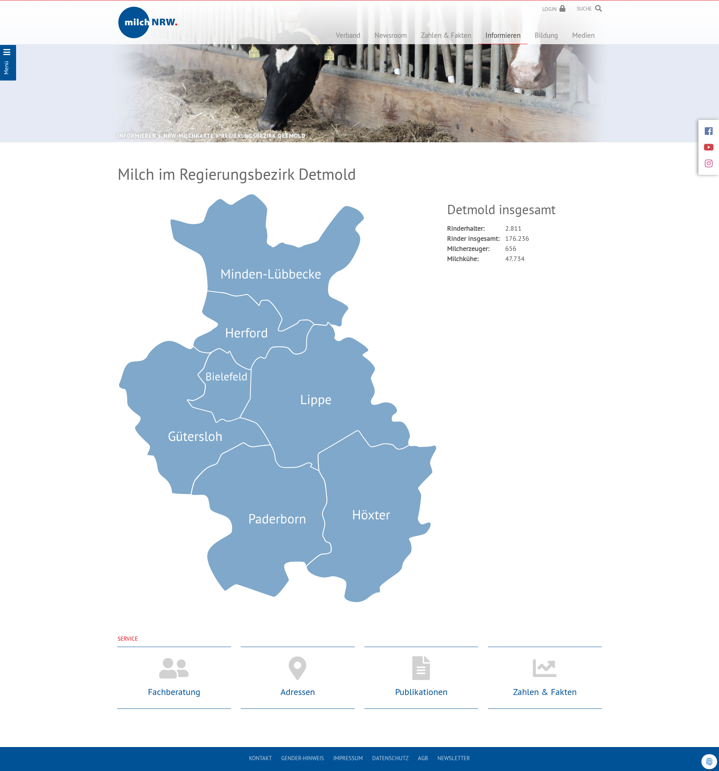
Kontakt (260, 758)
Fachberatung (174, 691)
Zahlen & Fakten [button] (446, 35)
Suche (584, 8)
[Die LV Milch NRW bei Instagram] (709, 163)
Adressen (297, 691)
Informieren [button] (503, 35)
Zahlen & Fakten (545, 691)
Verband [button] (348, 35)
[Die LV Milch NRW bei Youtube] (709, 147)
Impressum (348, 758)
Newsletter (453, 758)
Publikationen (421, 691)
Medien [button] (583, 35)
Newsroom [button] (390, 35)
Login (549, 9)
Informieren (137, 135)
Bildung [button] (546, 35)
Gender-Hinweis (302, 758)
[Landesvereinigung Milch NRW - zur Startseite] (148, 16)
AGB (423, 758)
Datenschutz (390, 758)
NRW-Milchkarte (189, 135)
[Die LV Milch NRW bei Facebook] (709, 131)
